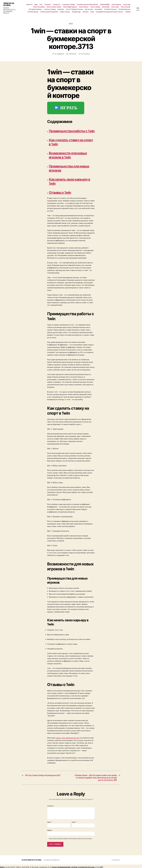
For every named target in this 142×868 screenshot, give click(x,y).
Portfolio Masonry (124, 9)
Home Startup (125, 7)
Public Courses (65, 12)
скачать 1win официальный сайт (67, 738)
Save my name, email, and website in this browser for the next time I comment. (70, 838)
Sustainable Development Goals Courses (109, 12)
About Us (29, 4)
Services (85, 12)
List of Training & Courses (74, 9)
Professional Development (49, 12)
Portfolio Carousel (110, 9)
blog (71, 23)
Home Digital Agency (70, 7)
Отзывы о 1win (60, 192)
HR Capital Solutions (35, 9)
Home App (126, 4)
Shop (92, 12)
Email (74, 822)
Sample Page (76, 12)
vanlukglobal (60, 54)
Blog (36, 4)
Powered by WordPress (51, 860)
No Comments (85, 54)
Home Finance (83, 7)
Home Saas (115, 7)
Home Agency (116, 4)
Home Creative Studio (54, 7)
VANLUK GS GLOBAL (8, 4)
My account (89, 9)
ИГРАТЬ (68, 108)
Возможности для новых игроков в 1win (68, 155)
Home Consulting (39, 7)
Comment (50, 806)
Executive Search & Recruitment (87, 4)
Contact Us (56, 4)
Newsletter (98, 9)
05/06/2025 (72, 54)
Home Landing (95, 7)
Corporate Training (68, 4)
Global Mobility (105, 4)
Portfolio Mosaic (33, 12)
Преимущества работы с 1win (72, 131)
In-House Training (50, 9)
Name (49, 822)
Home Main (105, 7)
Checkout (47, 4)
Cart (40, 4)
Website (49, 830)
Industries (61, 9)
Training (127, 12)
